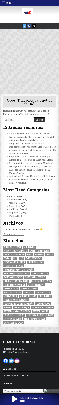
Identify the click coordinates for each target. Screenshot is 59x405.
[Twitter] (24, 26)
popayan (7, 307)
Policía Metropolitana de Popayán (18, 303)
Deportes (14, 212)
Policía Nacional (43, 303)
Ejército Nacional (35, 262)
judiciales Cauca (11, 288)
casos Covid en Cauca (39, 250)
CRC (15, 258)
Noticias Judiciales (28, 296)
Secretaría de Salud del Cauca (40, 315)
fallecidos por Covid (13, 277)
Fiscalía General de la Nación (16, 281)
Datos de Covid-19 (33, 258)
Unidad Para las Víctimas (34, 318)
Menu (8, 2)
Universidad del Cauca (13, 322)
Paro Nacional (45, 296)
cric (21, 258)
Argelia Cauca (29, 247)
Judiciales (14, 209)
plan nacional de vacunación (16, 299)
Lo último (14, 199)
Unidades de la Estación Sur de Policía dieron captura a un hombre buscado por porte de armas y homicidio (32, 179)
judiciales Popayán (29, 288)
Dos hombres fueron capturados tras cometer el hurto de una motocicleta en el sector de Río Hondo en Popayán (32, 150)
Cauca (12, 196)
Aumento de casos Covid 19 (15, 250)
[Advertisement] (29, 60)
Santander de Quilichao (14, 315)
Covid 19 (49, 254)
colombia (39, 254)
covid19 (7, 258)
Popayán (13, 206)
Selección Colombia (12, 318)
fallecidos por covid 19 (35, 277)
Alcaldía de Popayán (12, 247)
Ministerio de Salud (12, 292)
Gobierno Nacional (36, 284)
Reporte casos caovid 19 (42, 307)
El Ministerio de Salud (13, 265)
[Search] (34, 26)
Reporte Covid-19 (40, 311)
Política (13, 216)
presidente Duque (21, 307)
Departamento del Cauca (14, 262)
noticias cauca (10, 296)
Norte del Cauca (43, 292)
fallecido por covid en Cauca (16, 273)
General (13, 203)
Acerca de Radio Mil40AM (16, 375)
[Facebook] (29, 26)
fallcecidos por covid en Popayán (18, 269)
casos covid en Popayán (14, 254)
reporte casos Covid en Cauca (17, 311)
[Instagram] (17, 360)
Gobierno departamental (14, 284)
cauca (29, 254)
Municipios (28, 292)
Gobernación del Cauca (41, 281)
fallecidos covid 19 (40, 273)
